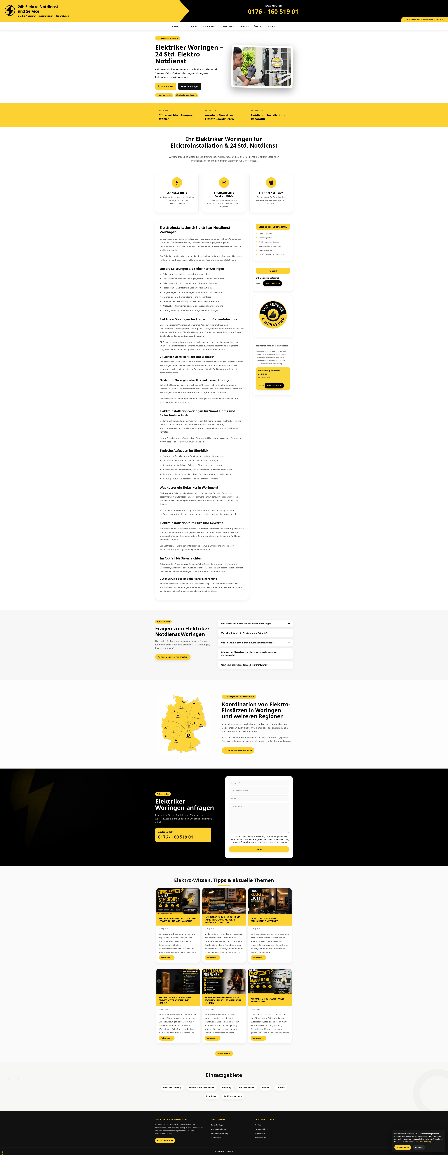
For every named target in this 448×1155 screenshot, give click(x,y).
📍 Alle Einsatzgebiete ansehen (238, 750)
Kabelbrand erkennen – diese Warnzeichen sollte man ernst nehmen (223, 1000)
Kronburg (226, 1087)
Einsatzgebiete (228, 26)
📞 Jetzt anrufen (165, 86)
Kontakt (272, 26)
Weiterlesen (165, 957)
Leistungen (192, 26)
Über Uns (258, 26)
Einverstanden (402, 1147)
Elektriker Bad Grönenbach (201, 1087)
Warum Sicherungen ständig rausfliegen (268, 1000)
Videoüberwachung (219, 1133)
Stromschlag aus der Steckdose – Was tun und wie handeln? (177, 920)
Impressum (260, 1133)
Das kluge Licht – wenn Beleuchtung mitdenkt (264, 920)
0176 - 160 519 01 (273, 11)
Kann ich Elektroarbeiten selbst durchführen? (244, 664)
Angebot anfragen (189, 86)
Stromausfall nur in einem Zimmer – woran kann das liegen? (175, 1000)
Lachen (265, 1087)
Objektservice (209, 26)
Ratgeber (244, 26)
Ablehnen (419, 1147)
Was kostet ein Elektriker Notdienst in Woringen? (246, 623)
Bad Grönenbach (246, 1087)
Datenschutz (260, 1138)
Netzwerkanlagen (218, 1129)
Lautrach (281, 1087)
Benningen (211, 1096)
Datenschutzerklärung (421, 1142)
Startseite (259, 1125)
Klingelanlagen (217, 1125)
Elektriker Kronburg (172, 1087)
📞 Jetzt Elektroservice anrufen (172, 657)
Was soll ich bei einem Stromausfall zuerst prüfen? (247, 642)
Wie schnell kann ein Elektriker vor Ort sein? (244, 633)
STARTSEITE (177, 26)
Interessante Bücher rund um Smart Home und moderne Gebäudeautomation (222, 920)
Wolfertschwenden (233, 1096)
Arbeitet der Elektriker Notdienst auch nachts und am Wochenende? (249, 654)
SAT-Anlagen (216, 1138)
